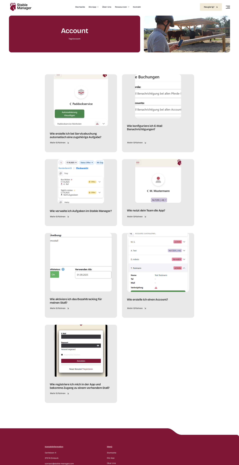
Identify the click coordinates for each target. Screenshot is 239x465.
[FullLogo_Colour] (21, 3)
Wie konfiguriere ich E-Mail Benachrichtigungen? (144, 127)
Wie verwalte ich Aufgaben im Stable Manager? (81, 211)
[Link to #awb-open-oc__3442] (228, 7)
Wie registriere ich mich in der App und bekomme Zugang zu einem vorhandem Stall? (80, 386)
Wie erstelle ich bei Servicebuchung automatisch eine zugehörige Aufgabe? (75, 135)
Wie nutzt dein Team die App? (146, 210)
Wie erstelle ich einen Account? (147, 299)
